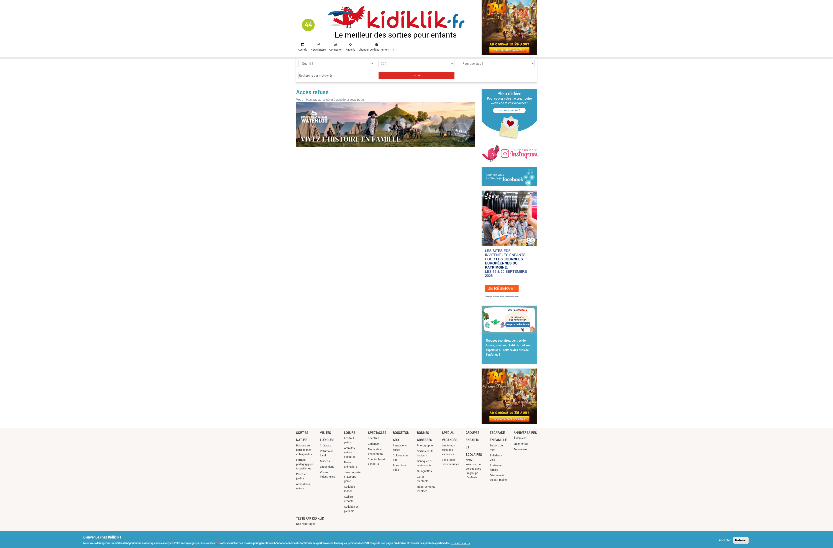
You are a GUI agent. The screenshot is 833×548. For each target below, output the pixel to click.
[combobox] (376, 46)
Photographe (425, 445)
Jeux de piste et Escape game (352, 477)
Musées (325, 461)
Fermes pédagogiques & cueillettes (304, 464)
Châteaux (326, 445)
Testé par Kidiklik (310, 518)
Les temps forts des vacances (448, 450)
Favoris (350, 49)
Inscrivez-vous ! (509, 110)
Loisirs (350, 432)
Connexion (335, 49)
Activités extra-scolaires (350, 452)
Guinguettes (424, 471)
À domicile (520, 438)
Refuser (741, 540)
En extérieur (521, 443)
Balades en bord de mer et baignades (304, 450)
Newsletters (318, 49)
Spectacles (377, 432)
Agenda (302, 49)
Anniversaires (525, 432)
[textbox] (416, 63)
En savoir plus (460, 543)
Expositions (327, 466)
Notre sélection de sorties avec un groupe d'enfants (473, 468)
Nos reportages (305, 523)
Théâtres (373, 438)
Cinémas (373, 443)
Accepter (725, 540)
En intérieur (521, 449)
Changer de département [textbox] (374, 49)
